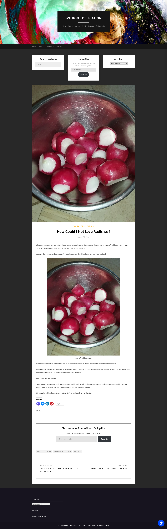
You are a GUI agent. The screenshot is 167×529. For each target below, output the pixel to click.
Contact (59, 46)
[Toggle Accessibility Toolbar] (161, 523)
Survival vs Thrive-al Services (109, 468)
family (76, 226)
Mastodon (35, 510)
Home (34, 46)
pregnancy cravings (62, 451)
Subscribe (84, 75)
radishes (77, 451)
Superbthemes (104, 525)
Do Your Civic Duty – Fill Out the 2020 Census (60, 469)
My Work (49, 46)
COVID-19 (40, 451)
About (41, 46)
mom (49, 451)
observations (87, 226)
